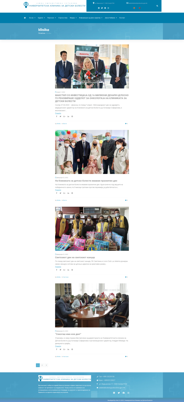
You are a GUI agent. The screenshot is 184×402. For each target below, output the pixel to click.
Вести (65, 123)
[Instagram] (108, 8)
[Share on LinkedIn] (68, 116)
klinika (59, 123)
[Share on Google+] (64, 116)
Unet (117, 400)
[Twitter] (102, 8)
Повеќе (58, 113)
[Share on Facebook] (56, 116)
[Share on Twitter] (60, 116)
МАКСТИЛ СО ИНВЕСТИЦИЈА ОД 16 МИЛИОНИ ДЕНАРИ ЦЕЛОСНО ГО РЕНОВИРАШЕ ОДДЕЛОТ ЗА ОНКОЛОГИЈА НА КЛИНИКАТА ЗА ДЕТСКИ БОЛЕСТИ (92, 98)
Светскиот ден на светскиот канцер (75, 257)
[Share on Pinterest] (72, 116)
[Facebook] (105, 8)
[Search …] (157, 5)
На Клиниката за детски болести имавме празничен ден (86, 180)
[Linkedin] (99, 8)
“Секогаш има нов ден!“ (68, 334)
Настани (65, 277)
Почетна (41, 33)
